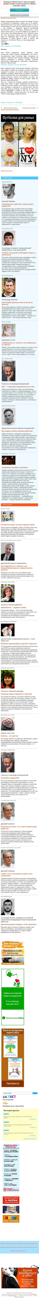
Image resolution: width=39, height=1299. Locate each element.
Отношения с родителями (8, 750)
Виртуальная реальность (9, 405)
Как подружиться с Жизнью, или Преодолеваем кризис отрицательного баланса (16, 568)
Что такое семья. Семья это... (9, 800)
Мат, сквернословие (7, 358)
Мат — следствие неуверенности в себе (18, 387)
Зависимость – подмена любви (13, 607)
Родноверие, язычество (8, 453)
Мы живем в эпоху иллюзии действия (17, 431)
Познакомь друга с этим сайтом (13, 1106)
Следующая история (28, 108)
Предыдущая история (10, 108)
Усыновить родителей (10, 778)
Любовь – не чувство (9, 736)
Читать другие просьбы (29, 1138)
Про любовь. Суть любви (7, 582)
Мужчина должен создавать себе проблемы (19, 924)
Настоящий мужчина (6, 896)
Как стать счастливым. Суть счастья (11, 540)
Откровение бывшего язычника (15, 467)
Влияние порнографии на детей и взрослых (19, 644)
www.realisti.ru (33, 1294)
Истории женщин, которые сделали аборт (18, 525)
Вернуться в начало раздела (10, 109)
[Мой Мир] (6, 44)
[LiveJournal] (8, 44)
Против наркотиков (7, 182)
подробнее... (33, 1119)
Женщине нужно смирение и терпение (16, 694)
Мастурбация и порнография (8, 621)
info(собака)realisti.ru (12, 1295)
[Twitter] (2, 44)
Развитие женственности (7, 668)
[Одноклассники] (4, 44)
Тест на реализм (8, 1099)
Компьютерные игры (7, 228)
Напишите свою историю (8, 18)
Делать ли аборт (5, 508)
